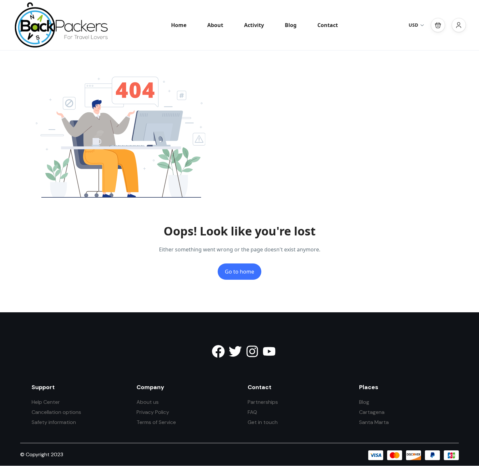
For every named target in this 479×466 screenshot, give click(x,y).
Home (178, 25)
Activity (254, 25)
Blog (291, 25)
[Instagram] (252, 351)
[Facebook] (218, 351)
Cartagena (372, 412)
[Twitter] (235, 351)
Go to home (239, 271)
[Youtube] (269, 351)
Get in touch (263, 422)
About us (148, 402)
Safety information (54, 422)
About (215, 25)
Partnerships (263, 402)
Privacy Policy (153, 412)
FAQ (252, 412)
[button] (438, 25)
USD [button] (413, 25)
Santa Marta (374, 422)
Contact (327, 25)
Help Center (46, 402)
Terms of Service (156, 422)
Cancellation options (56, 412)
